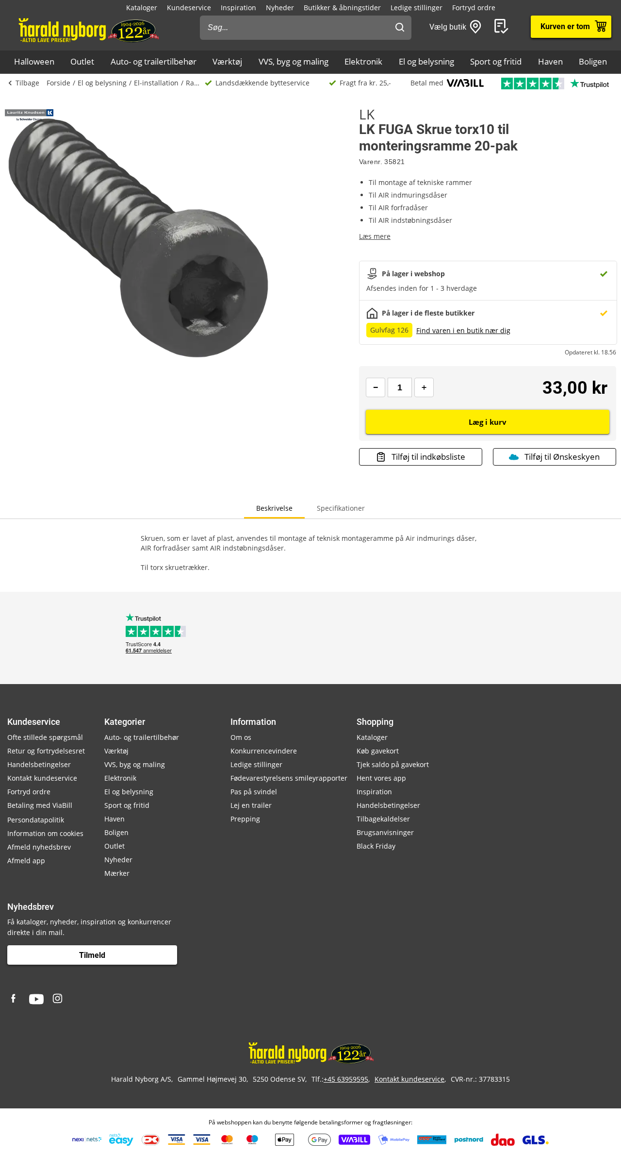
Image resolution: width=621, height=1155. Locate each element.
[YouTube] (36, 999)
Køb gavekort (378, 750)
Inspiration (238, 7)
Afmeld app (26, 860)
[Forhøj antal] (424, 387)
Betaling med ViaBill (39, 805)
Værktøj (227, 61)
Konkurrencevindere (263, 750)
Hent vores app (381, 778)
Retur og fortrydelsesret (46, 750)
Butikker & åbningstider (342, 7)
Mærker (117, 873)
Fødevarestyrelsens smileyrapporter (288, 778)
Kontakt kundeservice (42, 778)
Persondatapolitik (35, 819)
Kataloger (141, 7)
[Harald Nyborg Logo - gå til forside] (88, 29)
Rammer (195, 82)
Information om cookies (45, 833)
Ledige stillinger (416, 7)
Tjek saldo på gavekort (393, 764)
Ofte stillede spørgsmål (45, 737)
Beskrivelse (274, 508)
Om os (240, 737)
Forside (58, 82)
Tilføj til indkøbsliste (428, 456)
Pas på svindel (253, 791)
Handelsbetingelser (39, 764)
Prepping (245, 818)
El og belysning (426, 61)
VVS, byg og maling (293, 61)
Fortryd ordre (473, 7)
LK (367, 114)
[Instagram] (58, 999)
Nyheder (280, 7)
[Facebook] (14, 999)
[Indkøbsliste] (503, 27)
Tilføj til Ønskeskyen (562, 456)
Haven (550, 61)
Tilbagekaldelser (383, 818)
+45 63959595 (346, 1079)
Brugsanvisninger (385, 832)
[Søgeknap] (399, 28)
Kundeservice (189, 7)
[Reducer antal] (375, 387)
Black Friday (376, 846)
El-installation (156, 82)
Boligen (593, 61)
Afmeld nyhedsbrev (39, 847)
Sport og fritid (496, 61)
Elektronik (363, 61)
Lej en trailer (251, 805)
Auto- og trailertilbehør (153, 61)
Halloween (34, 61)
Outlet (82, 61)
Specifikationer (341, 508)
